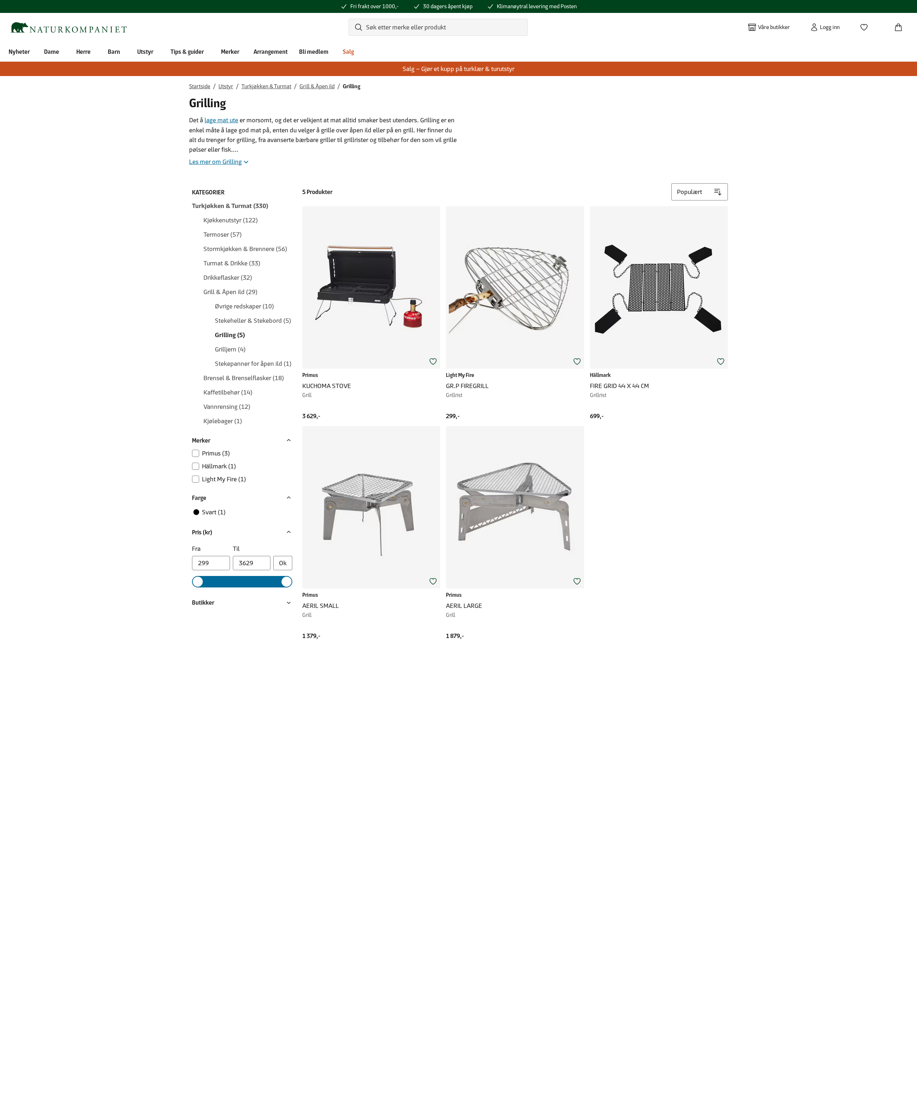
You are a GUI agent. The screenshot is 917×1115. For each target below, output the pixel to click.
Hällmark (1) (219, 466)
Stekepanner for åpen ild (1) (253, 364)
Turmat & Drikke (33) (231, 263)
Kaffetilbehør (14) (228, 392)
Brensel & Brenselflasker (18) (243, 378)
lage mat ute (221, 120)
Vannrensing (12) (226, 407)
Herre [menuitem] (83, 52)
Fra (196, 549)
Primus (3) (216, 453)
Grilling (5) (230, 335)
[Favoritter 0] (867, 25)
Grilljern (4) (230, 349)
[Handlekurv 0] (901, 25)
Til (236, 549)
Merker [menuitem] (230, 52)
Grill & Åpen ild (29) (230, 292)
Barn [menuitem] (114, 52)
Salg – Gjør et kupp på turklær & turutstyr (458, 69)
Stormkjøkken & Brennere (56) (245, 249)
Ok (283, 563)
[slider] (197, 581)
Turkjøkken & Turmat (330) (230, 206)
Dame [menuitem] (51, 52)
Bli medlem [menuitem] (313, 52)
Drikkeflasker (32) (227, 278)
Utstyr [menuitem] (145, 52)
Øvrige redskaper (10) (244, 306)
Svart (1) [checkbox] (214, 512)
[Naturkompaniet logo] (68, 27)
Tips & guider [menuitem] (187, 52)
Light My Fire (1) (224, 479)
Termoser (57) (222, 234)
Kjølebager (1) (222, 421)
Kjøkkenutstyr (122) (230, 220)
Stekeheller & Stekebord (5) (253, 321)
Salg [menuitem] (348, 52)
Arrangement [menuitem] (271, 52)
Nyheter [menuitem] (19, 52)
